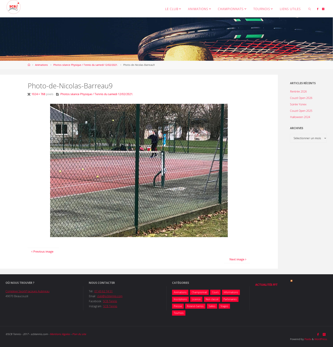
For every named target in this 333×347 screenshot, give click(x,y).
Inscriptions (180, 299)
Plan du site (79, 334)
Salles (212, 306)
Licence (196, 299)
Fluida (307, 339)
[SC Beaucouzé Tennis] (13, 7)
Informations (231, 292)
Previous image (43, 251)
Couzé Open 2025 (301, 111)
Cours (215, 292)
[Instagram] (323, 9)
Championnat (199, 292)
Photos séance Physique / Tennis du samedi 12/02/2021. (85, 64)
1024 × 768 (38, 94)
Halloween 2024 (300, 117)
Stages (224, 306)
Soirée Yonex (298, 104)
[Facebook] (317, 9)
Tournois (179, 313)
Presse (178, 306)
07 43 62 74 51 (103, 291)
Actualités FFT (266, 285)
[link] (310, 8)
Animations (41, 64)
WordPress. (320, 339)
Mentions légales (60, 334)
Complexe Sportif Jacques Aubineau (27, 291)
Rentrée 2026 (298, 91)
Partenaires (230, 299)
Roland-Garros (195, 306)
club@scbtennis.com (109, 296)
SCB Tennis (110, 301)
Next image (236, 259)
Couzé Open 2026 (301, 98)
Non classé (212, 299)
